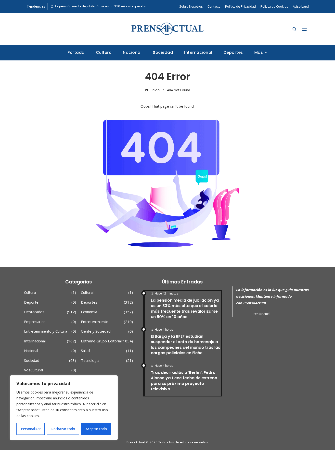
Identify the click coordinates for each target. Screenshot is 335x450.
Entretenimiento (107, 321)
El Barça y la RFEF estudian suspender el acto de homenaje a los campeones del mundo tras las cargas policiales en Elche (185, 345)
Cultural (107, 292)
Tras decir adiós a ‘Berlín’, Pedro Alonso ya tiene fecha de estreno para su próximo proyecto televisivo (184, 381)
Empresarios (50, 321)
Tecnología (107, 360)
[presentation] (51, 5)
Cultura (50, 292)
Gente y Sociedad (107, 331)
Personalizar (31, 428)
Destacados (50, 311)
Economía (107, 311)
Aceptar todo (96, 428)
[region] (64, 407)
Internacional (50, 341)
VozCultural (50, 370)
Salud (107, 350)
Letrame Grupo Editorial (107, 341)
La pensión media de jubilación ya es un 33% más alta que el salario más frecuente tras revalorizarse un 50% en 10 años (101, 6)
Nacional (50, 350)
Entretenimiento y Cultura (50, 331)
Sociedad (50, 360)
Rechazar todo (63, 428)
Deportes (107, 302)
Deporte (50, 302)
